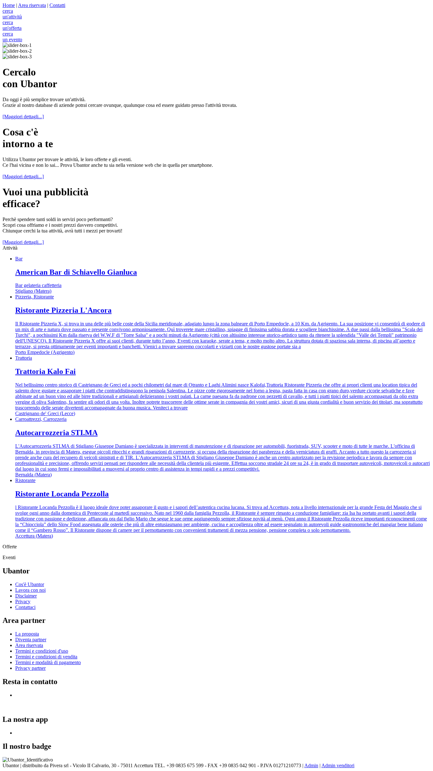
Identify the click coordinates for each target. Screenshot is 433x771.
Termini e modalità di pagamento (48, 662)
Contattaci (25, 607)
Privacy (22, 601)
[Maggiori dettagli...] (23, 116)
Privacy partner (30, 668)
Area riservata (32, 5)
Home (9, 5)
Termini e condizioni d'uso (41, 651)
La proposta (27, 634)
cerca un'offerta (12, 25)
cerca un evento (12, 36)
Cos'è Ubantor (29, 584)
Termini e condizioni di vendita (46, 656)
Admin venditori (337, 765)
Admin (311, 765)
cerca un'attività (12, 13)
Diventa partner (30, 639)
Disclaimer (26, 595)
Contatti (57, 5)
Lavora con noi (30, 590)
